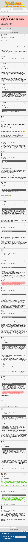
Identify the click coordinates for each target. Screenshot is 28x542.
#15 (1, 342)
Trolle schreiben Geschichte (8, 29)
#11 (1, 254)
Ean (5, 249)
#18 (1, 446)
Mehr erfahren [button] (5, 539)
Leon (4, 161)
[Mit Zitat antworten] (24, 35)
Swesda (4, 91)
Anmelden (3, 11)
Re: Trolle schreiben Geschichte (8, 67)
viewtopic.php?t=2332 (6, 23)
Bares (5, 473)
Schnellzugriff (2, 9)
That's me (5, 34)
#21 (1, 511)
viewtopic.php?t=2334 (6, 26)
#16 (1, 381)
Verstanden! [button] (20, 536)
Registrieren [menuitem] (26, 9)
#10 (1, 228)
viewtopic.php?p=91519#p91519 (15, 99)
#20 (1, 492)
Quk (3, 109)
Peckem (5, 182)
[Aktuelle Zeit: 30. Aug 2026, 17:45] (26, 14)
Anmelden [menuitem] (24, 9)
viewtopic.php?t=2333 (6, 24)
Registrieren (9, 11)
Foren (12, 9)
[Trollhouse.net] (14, 4)
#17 (1, 413)
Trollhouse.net (7, 9)
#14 (1, 314)
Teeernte (4, 376)
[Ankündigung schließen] (26, 16)
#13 (1, 291)
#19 (1, 478)
